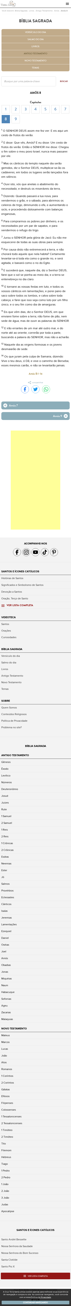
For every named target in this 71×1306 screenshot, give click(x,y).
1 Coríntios (7, 1076)
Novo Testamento (35, 60)
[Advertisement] (35, 480)
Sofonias (6, 999)
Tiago (4, 1164)
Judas (4, 1204)
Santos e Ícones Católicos (20, 571)
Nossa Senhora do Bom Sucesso (19, 1253)
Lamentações (9, 924)
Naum (4, 985)
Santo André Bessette (13, 1239)
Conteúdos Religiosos (14, 714)
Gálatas (5, 1089)
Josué (4, 796)
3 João (5, 1197)
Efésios (5, 1096)
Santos (5, 624)
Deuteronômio (9, 789)
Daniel (5, 938)
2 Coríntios (7, 1082)
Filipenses (7, 1103)
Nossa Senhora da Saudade (17, 1246)
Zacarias (6, 1012)
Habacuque (8, 992)
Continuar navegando (35, 1302)
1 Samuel (6, 816)
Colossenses (8, 1109)
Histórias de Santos (12, 578)
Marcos (5, 1042)
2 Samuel (6, 823)
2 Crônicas (7, 850)
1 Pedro (5, 1170)
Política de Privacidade (14, 720)
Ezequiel (6, 931)
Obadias (6, 965)
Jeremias (6, 917)
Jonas (4, 971)
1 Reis (4, 829)
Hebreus (6, 1157)
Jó (2, 877)
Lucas (4, 1049)
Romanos (6, 1069)
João (4, 1055)
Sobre (5, 701)
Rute (4, 809)
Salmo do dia (36, 39)
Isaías (4, 911)
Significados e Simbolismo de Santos (22, 585)
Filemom (6, 1150)
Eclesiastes (7, 897)
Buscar (64, 81)
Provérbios (7, 890)
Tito (3, 1143)
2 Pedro (5, 1177)
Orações (6, 630)
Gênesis (6, 762)
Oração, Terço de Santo (14, 598)
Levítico (5, 775)
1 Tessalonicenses (11, 1116)
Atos (4, 1062)
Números (6, 782)
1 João (4, 1184)
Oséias (5, 944)
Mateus (5, 1035)
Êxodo (4, 768)
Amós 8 (64, 11)
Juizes (5, 802)
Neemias (6, 863)
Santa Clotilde (9, 1259)
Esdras (5, 856)
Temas (35, 67)
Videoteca (8, 617)
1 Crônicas (7, 843)
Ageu (4, 1005)
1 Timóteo (6, 1130)
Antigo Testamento (44, 11)
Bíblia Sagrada (21, 11)
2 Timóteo (7, 1137)
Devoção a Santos (11, 591)
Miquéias (6, 978)
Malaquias (7, 1019)
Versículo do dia (35, 32)
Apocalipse (7, 1211)
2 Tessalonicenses (11, 1123)
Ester (4, 870)
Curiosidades (8, 637)
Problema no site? (11, 727)
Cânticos (6, 904)
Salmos (5, 884)
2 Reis (4, 836)
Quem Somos (9, 707)
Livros (31, 11)
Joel (3, 951)
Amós (56, 11)
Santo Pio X (8, 1266)
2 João (5, 1191)
